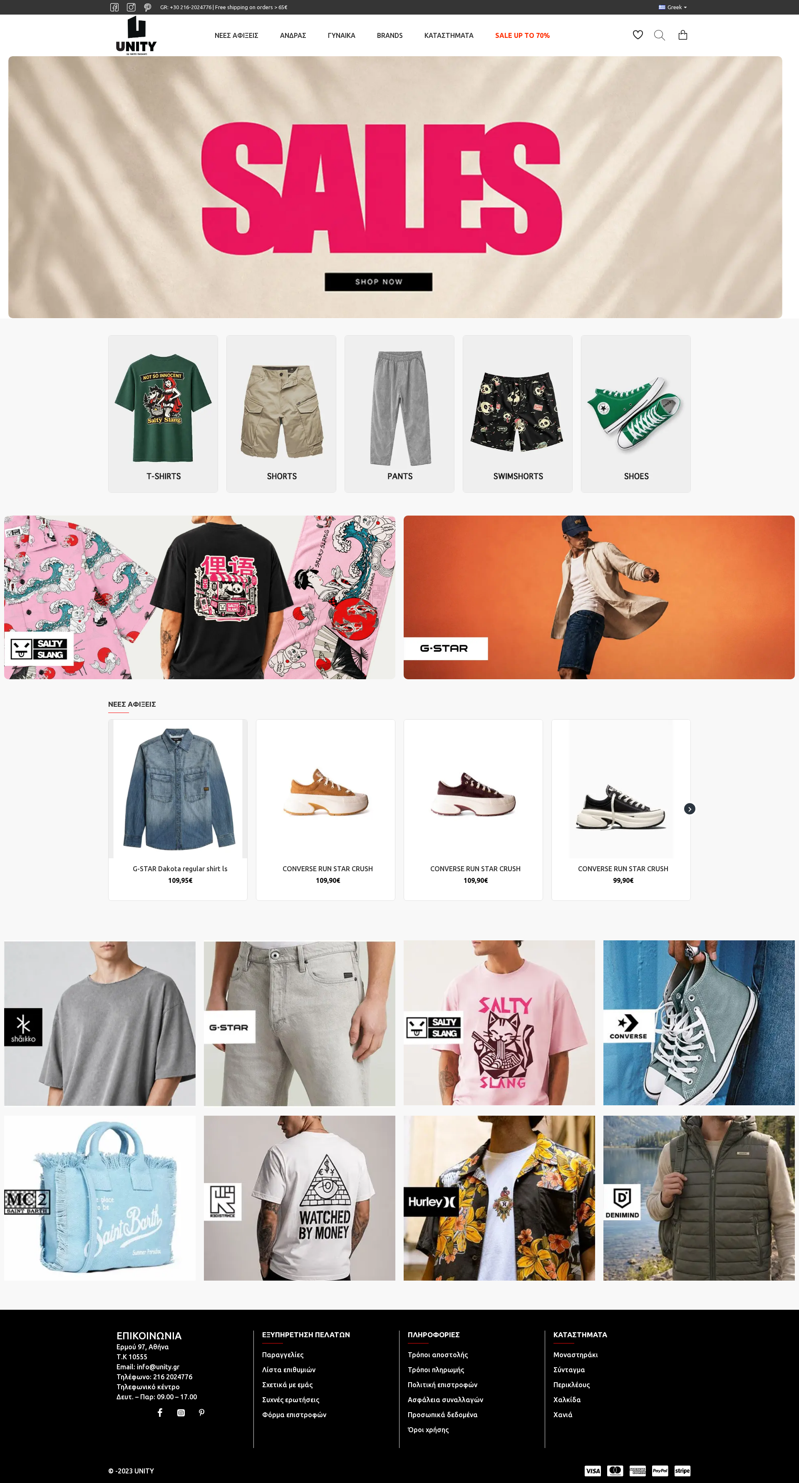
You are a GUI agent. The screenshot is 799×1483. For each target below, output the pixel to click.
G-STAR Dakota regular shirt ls (180, 868)
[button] (109, 809)
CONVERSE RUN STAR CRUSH (328, 868)
